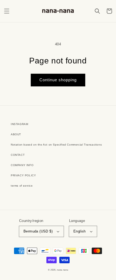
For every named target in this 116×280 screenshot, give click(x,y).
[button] (7, 11)
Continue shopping (58, 79)
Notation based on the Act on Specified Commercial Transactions (56, 144)
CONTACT (18, 154)
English (79, 231)
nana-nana (62, 269)
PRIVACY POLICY (23, 175)
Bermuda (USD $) (38, 231)
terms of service (22, 185)
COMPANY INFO (22, 165)
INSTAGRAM (19, 124)
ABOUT (16, 134)
